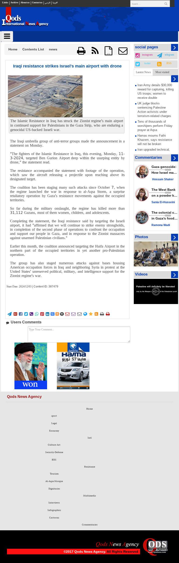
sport (54, 416)
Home (12, 49)
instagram (147, 55)
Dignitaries (54, 489)
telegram (169, 55)
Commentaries (89, 525)
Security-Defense (54, 452)
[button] (122, 51)
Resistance (89, 467)
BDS (54, 460)
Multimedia (89, 496)
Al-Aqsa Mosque (54, 481)
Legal (54, 423)
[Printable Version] (81, 51)
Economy (54, 431)
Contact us (37, 2)
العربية (55, 2)
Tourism (54, 474)
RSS (169, 63)
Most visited (162, 72)
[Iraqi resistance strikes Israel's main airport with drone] (45, 96)
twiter (147, 63)
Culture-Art (54, 445)
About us (25, 2)
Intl (90, 438)
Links (5, 2)
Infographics (54, 510)
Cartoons (54, 518)
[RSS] (95, 51)
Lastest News (143, 72)
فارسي (47, 2)
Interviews (54, 503)
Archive (14, 2)
